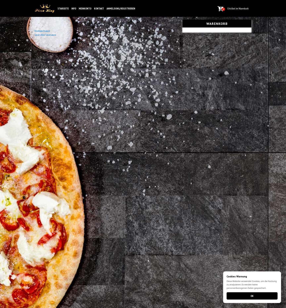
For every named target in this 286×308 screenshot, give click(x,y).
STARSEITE (63, 8)
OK (252, 296)
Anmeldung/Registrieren (121, 8)
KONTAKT (99, 8)
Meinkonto (85, 8)
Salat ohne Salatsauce (45, 34)
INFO (73, 8)
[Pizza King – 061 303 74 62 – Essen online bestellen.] (45, 8)
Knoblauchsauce (42, 30)
